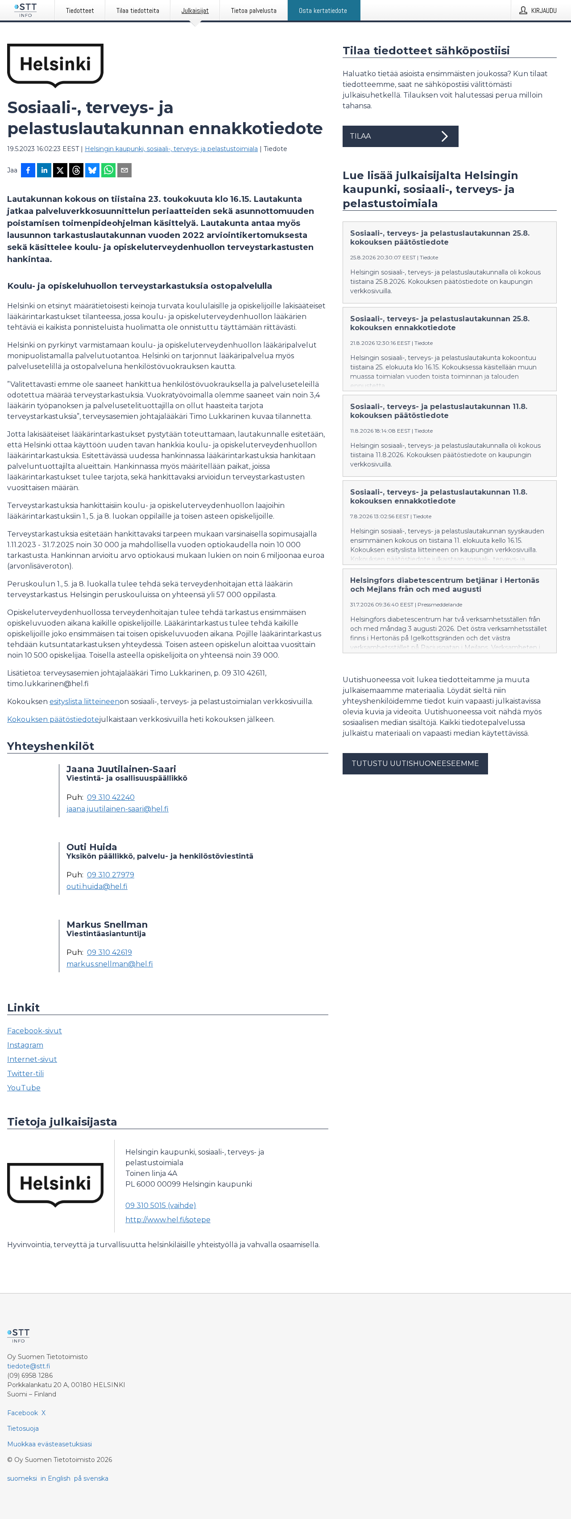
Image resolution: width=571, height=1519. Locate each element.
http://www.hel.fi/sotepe (168, 1220)
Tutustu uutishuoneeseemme (415, 763)
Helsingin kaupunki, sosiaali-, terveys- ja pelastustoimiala (171, 149)
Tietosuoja (23, 1429)
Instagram (25, 1045)
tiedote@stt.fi (28, 1366)
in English (55, 1478)
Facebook (22, 1413)
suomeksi (22, 1478)
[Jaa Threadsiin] (76, 171)
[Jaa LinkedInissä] (44, 171)
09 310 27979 (110, 875)
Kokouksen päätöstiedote (53, 719)
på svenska (91, 1478)
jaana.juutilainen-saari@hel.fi (117, 809)
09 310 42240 (111, 798)
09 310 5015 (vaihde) (160, 1205)
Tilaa (360, 136)
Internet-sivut (32, 1059)
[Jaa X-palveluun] (60, 171)
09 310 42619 (109, 953)
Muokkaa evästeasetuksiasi (49, 1444)
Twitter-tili (25, 1073)
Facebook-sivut (34, 1031)
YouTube (24, 1088)
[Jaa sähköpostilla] (124, 171)
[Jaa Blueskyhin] (92, 171)
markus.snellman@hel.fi (109, 964)
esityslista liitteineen (85, 701)
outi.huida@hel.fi (97, 887)
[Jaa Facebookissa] (28, 171)
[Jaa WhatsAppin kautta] (108, 171)
